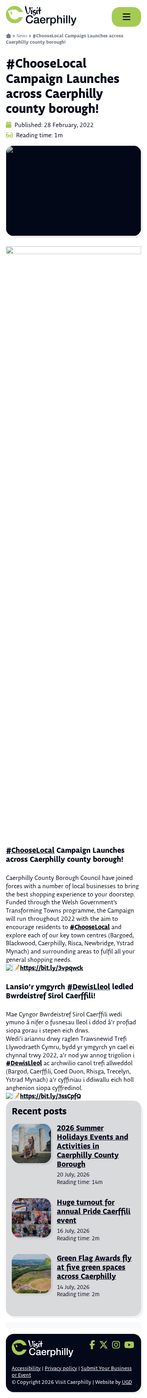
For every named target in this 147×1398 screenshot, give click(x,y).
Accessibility (26, 1368)
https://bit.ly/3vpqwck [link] (51, 968)
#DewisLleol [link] (88, 987)
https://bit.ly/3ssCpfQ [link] (50, 1096)
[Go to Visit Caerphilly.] (8, 36)
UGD (127, 1382)
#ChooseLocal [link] (30, 851)
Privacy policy (61, 1368)
